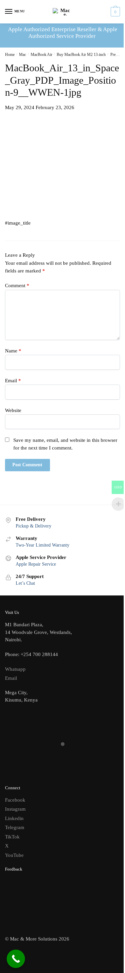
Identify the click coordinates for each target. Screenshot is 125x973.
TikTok (12, 836)
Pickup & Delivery (33, 526)
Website (13, 410)
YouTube (14, 855)
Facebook (15, 800)
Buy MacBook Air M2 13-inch (81, 54)
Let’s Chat (25, 583)
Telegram (14, 827)
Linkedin (14, 818)
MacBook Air (41, 54)
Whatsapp (15, 669)
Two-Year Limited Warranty (42, 545)
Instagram (15, 809)
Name (13, 350)
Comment (17, 285)
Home (10, 54)
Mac (22, 54)
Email (13, 380)
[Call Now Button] (16, 959)
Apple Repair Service (36, 564)
